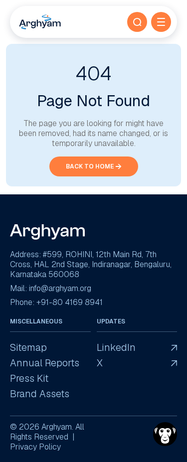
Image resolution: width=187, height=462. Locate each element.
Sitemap (28, 347)
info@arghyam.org (60, 288)
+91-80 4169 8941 (69, 302)
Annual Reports (44, 363)
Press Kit (29, 378)
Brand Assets (39, 394)
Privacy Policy (35, 447)
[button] (137, 22)
